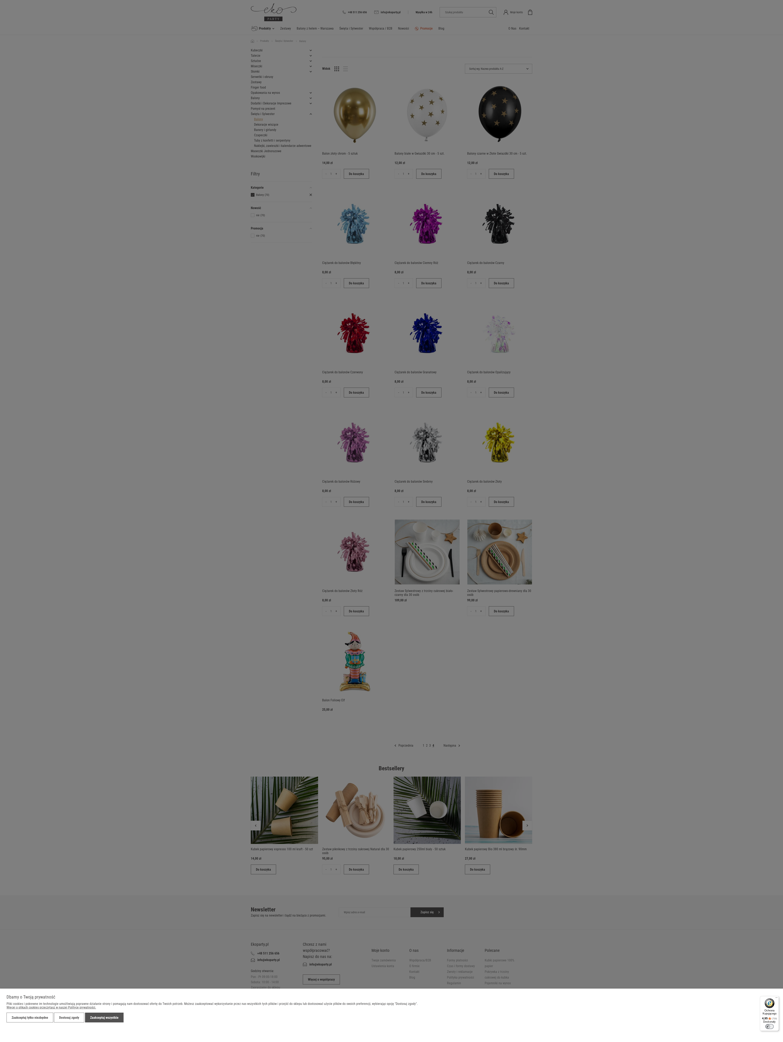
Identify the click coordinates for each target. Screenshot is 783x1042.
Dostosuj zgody (69, 1018)
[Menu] (776, 998)
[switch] (769, 1026)
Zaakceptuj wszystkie (104, 1018)
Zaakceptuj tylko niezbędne (30, 1018)
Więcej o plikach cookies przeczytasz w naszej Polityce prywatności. (51, 1007)
